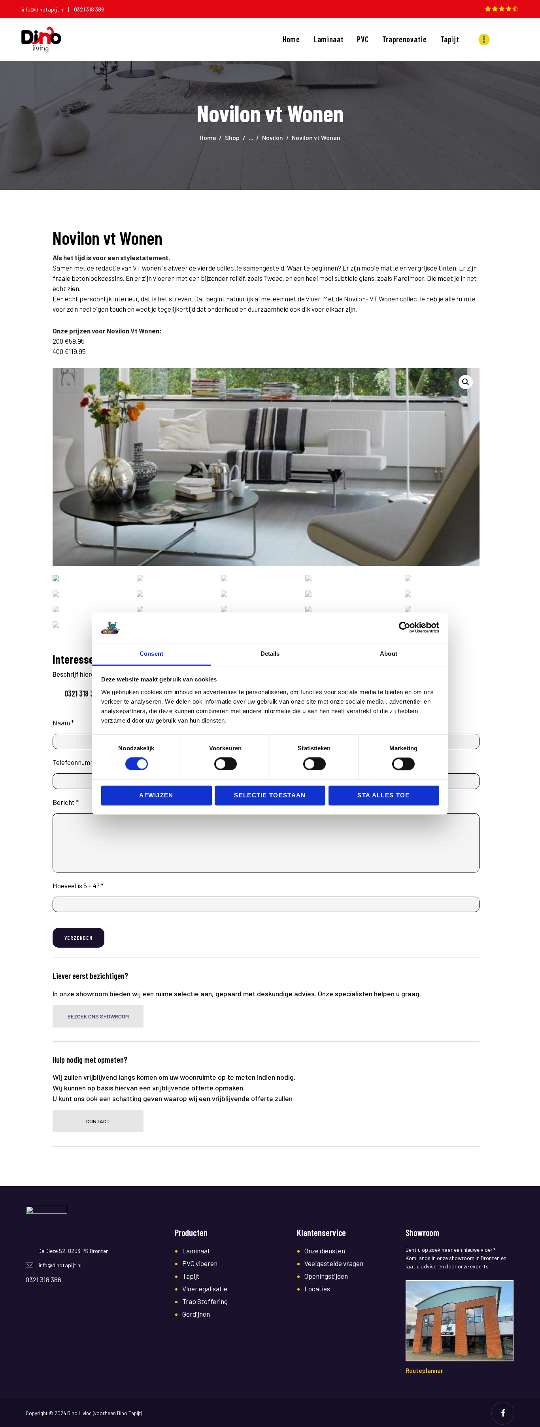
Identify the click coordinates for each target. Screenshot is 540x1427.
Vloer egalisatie (204, 1289)
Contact (98, 1121)
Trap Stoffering (205, 1301)
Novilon (272, 137)
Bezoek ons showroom (98, 1016)
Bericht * (66, 802)
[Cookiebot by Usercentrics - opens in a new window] (404, 628)
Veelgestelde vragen (333, 1263)
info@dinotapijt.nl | (47, 9)
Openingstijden (326, 1276)
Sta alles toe (383, 795)
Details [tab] (270, 653)
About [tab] (388, 653)
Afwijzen (156, 795)
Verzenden (78, 938)
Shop (232, 137)
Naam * (63, 723)
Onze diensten (324, 1251)
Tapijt (191, 1276)
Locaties (317, 1289)
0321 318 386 (89, 9)
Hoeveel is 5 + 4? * (78, 886)
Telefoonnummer (77, 762)
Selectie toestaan (270, 795)
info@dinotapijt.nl (60, 1265)
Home (208, 137)
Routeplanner (424, 1370)
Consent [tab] (151, 653)
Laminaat (196, 1251)
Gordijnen (196, 1314)
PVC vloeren (199, 1263)
